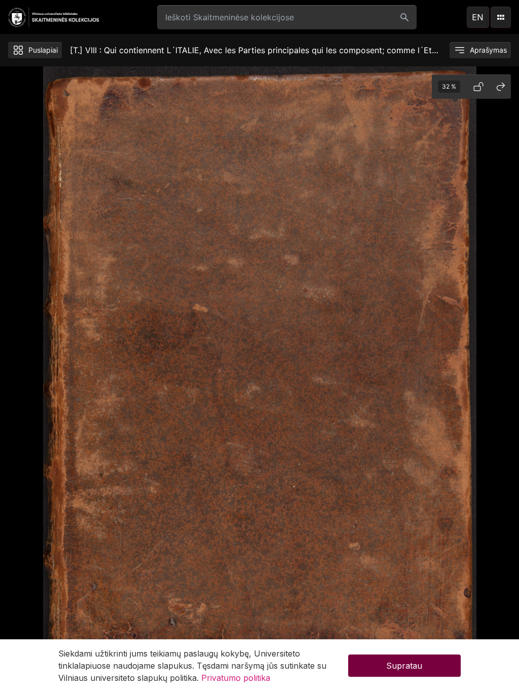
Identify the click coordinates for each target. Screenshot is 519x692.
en (478, 17)
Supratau (404, 666)
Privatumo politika (235, 678)
